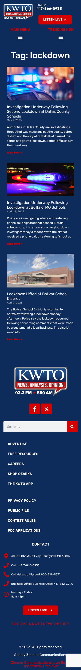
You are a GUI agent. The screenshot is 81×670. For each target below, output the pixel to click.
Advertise (17, 444)
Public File (18, 511)
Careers (16, 464)
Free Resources (23, 454)
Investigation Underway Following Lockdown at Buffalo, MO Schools (37, 205)
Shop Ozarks (20, 474)
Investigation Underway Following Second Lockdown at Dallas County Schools (38, 112)
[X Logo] (46, 409)
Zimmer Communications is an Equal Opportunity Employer (40, 664)
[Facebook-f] (34, 409)
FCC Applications (24, 530)
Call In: (49, 7)
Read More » (14, 152)
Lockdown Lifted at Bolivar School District (37, 296)
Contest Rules (22, 520)
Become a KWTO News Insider (40, 624)
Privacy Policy (22, 501)
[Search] (72, 426)
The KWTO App (20, 484)
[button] (20, 37)
